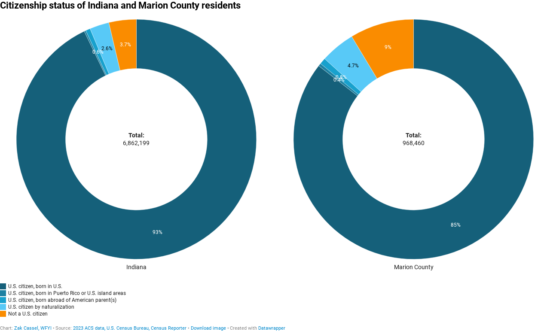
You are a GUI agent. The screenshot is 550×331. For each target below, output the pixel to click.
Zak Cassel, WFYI (33, 328)
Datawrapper (271, 328)
